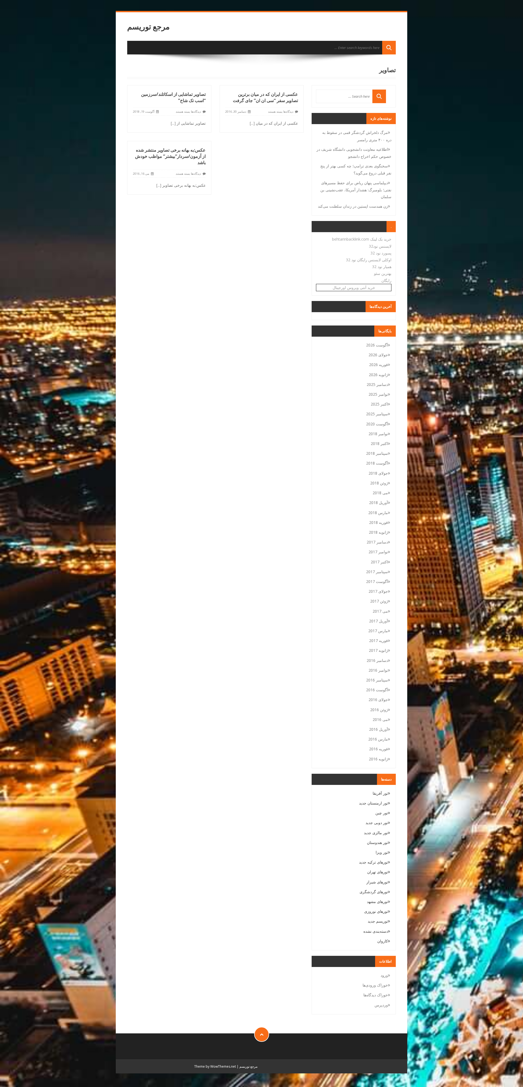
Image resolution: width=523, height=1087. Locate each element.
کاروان (382, 941)
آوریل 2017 (378, 621)
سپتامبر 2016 (377, 680)
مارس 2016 (378, 739)
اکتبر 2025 (379, 404)
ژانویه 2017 (378, 650)
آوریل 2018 (378, 502)
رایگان (386, 280)
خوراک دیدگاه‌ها (375, 994)
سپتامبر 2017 (377, 571)
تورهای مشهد (377, 901)
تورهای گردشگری (374, 891)
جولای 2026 (378, 354)
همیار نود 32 (381, 266)
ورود (384, 975)
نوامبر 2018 (378, 433)
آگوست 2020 (377, 423)
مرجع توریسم (148, 26)
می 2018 (380, 492)
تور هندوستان (377, 842)
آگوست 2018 (377, 463)
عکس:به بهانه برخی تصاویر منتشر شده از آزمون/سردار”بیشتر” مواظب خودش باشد (170, 156)
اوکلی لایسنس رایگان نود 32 (368, 259)
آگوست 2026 (377, 345)
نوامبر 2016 (378, 670)
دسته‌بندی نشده (375, 931)
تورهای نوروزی (376, 911)
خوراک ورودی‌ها (375, 985)
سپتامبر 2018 (377, 453)
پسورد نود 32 (380, 253)
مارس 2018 (378, 512)
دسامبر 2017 (377, 542)
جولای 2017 (378, 591)
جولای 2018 (378, 473)
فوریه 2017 (378, 640)
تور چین (381, 812)
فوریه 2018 (378, 522)
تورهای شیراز (377, 882)
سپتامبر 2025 (377, 413)
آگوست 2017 (377, 581)
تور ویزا (382, 852)
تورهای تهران (377, 871)
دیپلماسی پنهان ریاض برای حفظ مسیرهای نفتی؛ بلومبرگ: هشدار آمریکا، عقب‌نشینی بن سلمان (355, 189)
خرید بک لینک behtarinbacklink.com (361, 239)
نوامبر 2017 (378, 551)
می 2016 (380, 719)
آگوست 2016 (377, 689)
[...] (173, 123)
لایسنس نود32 (380, 246)
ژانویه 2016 (378, 758)
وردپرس (381, 1005)
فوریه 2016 (378, 748)
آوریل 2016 (378, 729)
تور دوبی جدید (377, 822)
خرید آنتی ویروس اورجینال (354, 287)
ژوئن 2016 (379, 709)
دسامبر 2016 (377, 660)
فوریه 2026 (378, 364)
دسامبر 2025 (377, 384)
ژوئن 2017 (379, 601)
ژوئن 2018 (379, 483)
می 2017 (380, 611)
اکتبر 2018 (379, 443)
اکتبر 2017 (379, 561)
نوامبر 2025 (378, 394)
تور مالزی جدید (376, 832)
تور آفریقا (380, 793)
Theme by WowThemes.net (215, 1066)
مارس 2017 (378, 630)
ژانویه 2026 (378, 374)
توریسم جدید (378, 921)
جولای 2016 (378, 699)
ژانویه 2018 (378, 532)
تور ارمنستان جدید (373, 803)
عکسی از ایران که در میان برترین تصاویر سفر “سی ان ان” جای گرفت (265, 97)
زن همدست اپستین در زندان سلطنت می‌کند (353, 206)
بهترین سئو (382, 273)
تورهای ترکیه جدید (373, 862)
